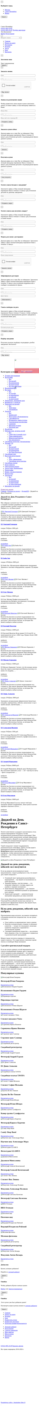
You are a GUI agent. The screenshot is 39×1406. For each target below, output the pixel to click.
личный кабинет (14, 1272)
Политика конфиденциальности (16, 1323)
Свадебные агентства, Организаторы (17, 441)
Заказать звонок (17, 1346)
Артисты (8, 411)
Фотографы (9, 377)
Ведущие (8, 390)
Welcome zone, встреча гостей (15, 431)
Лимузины (12, 408)
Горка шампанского (15, 436)
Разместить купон (11, 1320)
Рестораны (8, 45)
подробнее (4, 544)
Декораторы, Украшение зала (15, 400)
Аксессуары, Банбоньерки (14, 468)
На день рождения (15, 386)
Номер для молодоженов (13, 472)
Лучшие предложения (12, 376)
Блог (6, 50)
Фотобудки (8, 429)
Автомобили (13, 409)
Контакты (8, 52)
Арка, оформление (15, 459)
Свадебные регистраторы (17, 461)
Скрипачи (12, 424)
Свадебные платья (11, 463)
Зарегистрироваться (15, 1289)
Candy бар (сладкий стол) (17, 434)
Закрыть (4, 17)
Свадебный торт (10, 454)
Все (10, 379)
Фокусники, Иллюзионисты (18, 416)
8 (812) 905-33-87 (6, 28)
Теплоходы (8, 475)
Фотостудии (9, 473)
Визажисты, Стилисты (12, 402)
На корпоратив (14, 383)
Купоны (7, 46)
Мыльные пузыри (15, 425)
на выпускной (13, 399)
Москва (7, 10)
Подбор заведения (19, 30)
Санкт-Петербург (11, 11)
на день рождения (15, 484)
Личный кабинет (10, 1327)
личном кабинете (31, 1306)
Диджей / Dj (9, 443)
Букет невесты (10, 465)
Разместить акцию (7, 489)
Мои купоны (9, 1334)
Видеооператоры (10, 388)
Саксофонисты (14, 418)
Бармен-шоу (13, 415)
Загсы (7, 48)
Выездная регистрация (12, 456)
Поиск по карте (10, 43)
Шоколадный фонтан (16, 438)
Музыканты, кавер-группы (18, 420)
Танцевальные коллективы (18, 422)
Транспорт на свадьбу (12, 404)
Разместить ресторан (12, 1321)
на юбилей (12, 397)
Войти (3, 34)
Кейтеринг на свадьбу (12, 486)
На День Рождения (15, 452)
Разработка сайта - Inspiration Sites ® (13, 1402)
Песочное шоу (13, 427)
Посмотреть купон (7, 985)
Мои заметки (9, 1332)
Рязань (7, 13)
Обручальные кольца (12, 466)
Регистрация (10, 34)
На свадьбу (12, 381)
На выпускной (14, 384)
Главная (7, 41)
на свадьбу (12, 393)
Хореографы (9, 470)
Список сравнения (11, 1330)
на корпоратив (14, 395)
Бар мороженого (14, 440)
